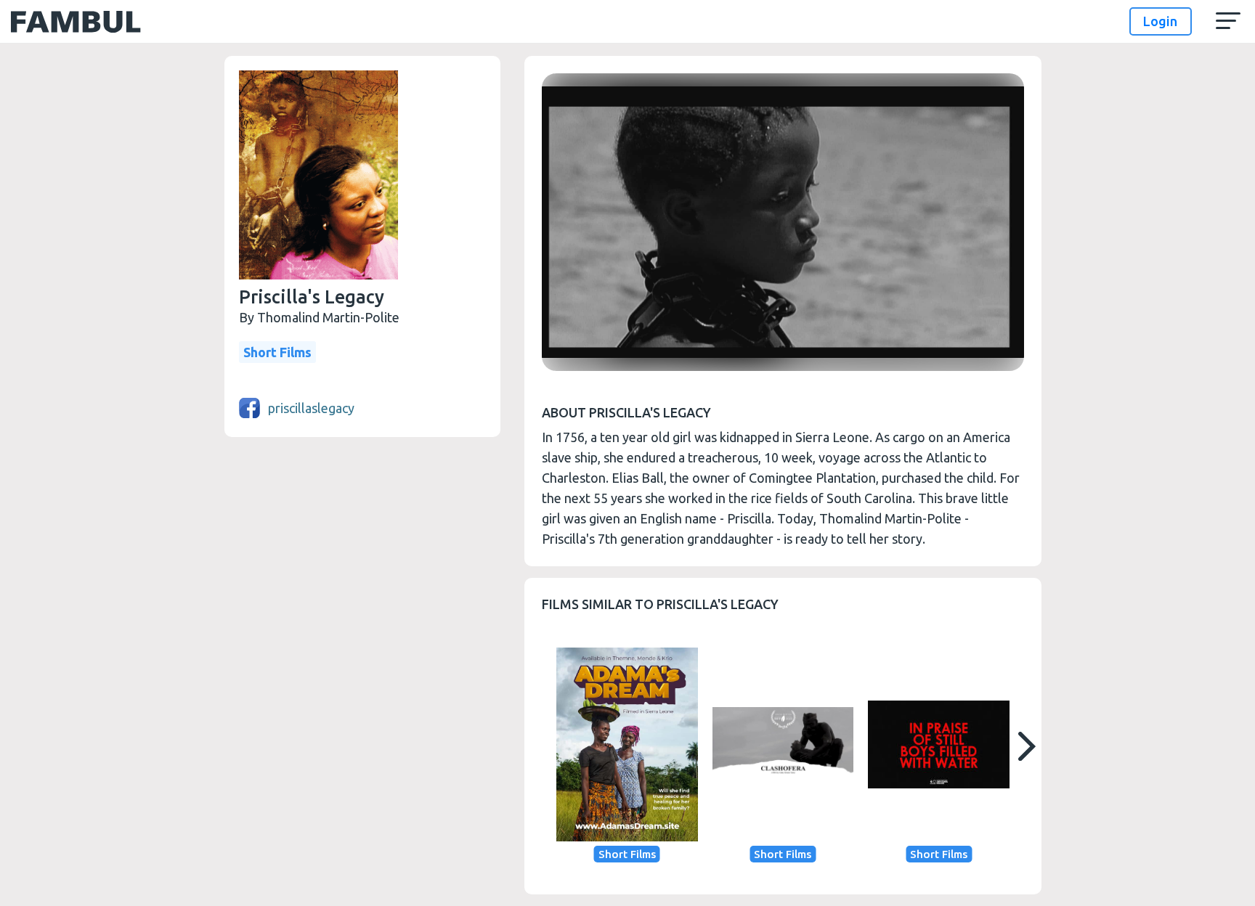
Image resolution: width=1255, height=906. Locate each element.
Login (1160, 21)
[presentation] (1026, 746)
